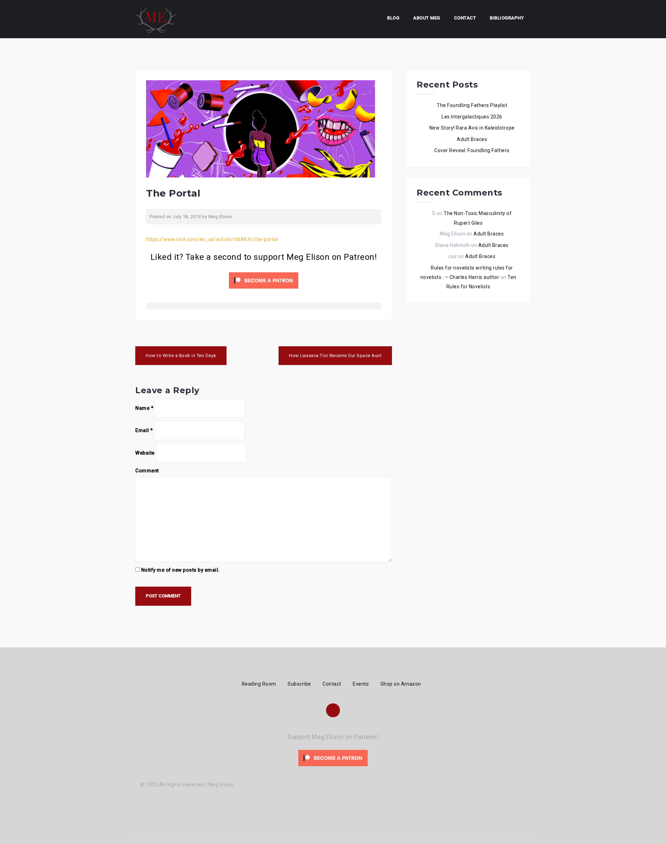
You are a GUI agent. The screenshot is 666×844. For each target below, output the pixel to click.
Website (145, 453)
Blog (393, 17)
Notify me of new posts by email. (180, 570)
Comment (147, 470)
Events (361, 684)
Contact (465, 17)
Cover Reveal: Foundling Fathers (472, 150)
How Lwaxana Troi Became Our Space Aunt (335, 355)
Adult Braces (472, 139)
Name (144, 408)
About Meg (426, 17)
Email (144, 430)
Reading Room (259, 684)
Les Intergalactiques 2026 (472, 116)
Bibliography (507, 17)
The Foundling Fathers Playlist (472, 105)
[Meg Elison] (155, 19)
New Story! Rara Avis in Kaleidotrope (472, 128)
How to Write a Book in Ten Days (181, 355)
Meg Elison (220, 216)
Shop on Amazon (401, 684)
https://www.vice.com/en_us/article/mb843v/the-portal (212, 239)
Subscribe (299, 684)
